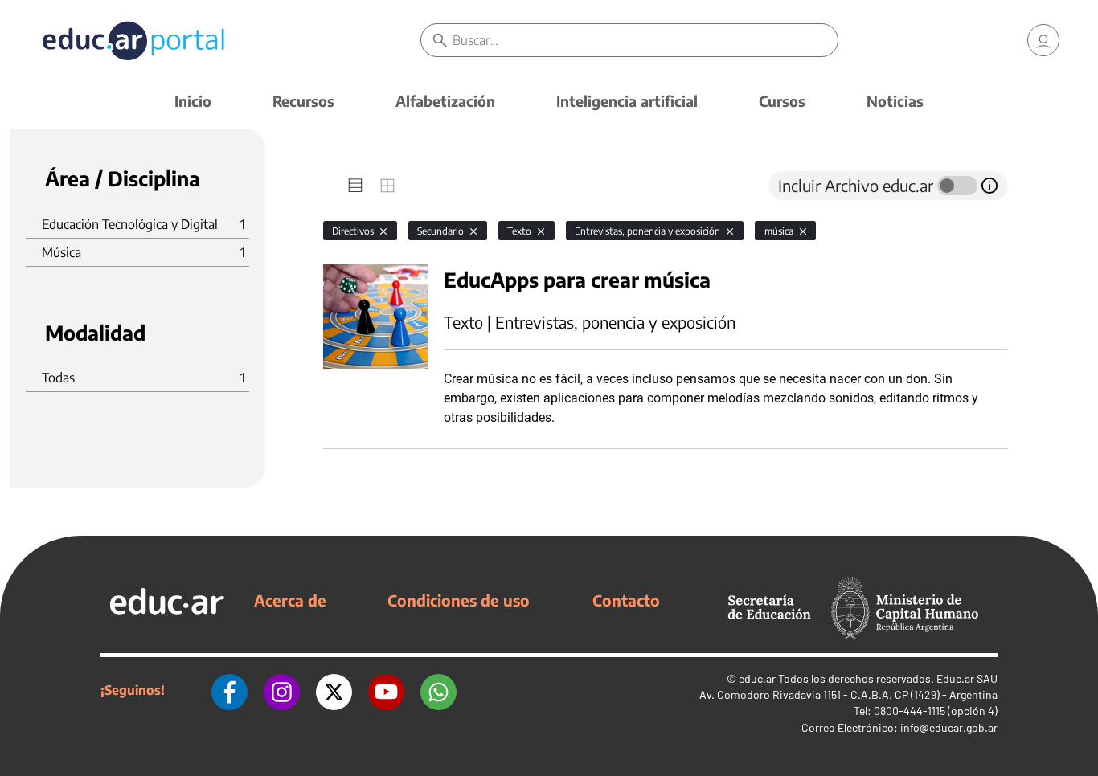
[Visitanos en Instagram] (282, 690)
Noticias (895, 101)
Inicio (192, 101)
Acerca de (290, 600)
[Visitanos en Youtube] (386, 690)
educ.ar (757, 678)
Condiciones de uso (458, 600)
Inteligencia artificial (627, 101)
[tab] (355, 185)
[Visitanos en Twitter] (334, 690)
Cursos (782, 101)
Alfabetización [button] (445, 101)
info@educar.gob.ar (949, 727)
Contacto (626, 600)
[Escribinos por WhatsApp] (438, 690)
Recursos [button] (303, 101)
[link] (1043, 40)
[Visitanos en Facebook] (229, 690)
